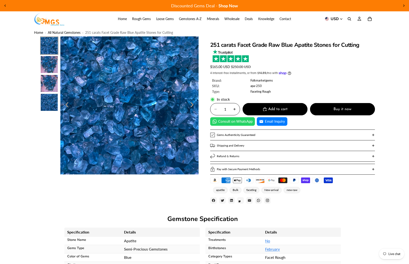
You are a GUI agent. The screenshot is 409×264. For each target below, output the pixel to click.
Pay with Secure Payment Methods (238, 169)
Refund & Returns (228, 156)
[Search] (349, 19)
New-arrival (271, 190)
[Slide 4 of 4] (49, 102)
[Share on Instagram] (267, 200)
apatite (220, 190)
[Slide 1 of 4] (49, 45)
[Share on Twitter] (222, 200)
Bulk (235, 190)
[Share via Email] (249, 200)
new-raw (292, 190)
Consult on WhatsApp (235, 121)
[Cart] (370, 19)
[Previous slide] (5, 5)
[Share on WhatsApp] (258, 200)
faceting (251, 190)
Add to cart (278, 109)
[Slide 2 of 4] (49, 64)
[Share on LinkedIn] (231, 200)
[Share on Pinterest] (240, 200)
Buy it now (342, 109)
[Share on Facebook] (213, 200)
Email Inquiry (275, 121)
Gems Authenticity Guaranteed (236, 135)
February (272, 249)
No (267, 240)
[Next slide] (404, 5)
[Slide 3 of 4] (49, 83)
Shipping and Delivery (230, 145)
